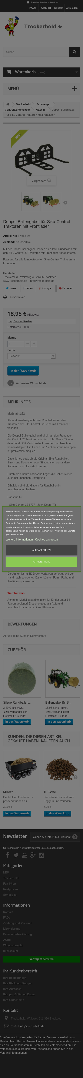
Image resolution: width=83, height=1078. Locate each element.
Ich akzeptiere (41, 562)
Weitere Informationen (20, 539)
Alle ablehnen (41, 550)
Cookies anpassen (46, 539)
